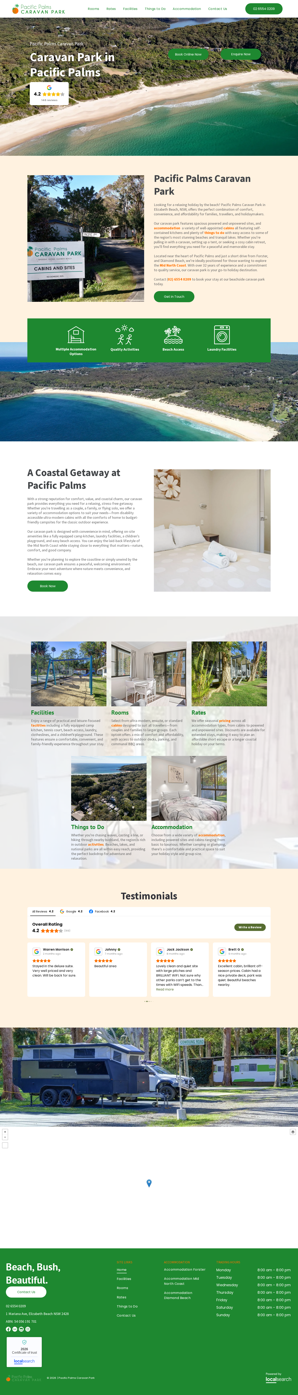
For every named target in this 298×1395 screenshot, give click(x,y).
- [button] (5, 1137)
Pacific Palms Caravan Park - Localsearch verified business (24, 1352)
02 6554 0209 (16, 1306)
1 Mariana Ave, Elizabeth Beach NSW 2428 (37, 1313)
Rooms (120, 712)
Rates (199, 712)
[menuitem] (93, 8)
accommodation (167, 228)
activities (96, 844)
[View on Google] (36, 952)
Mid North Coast (173, 265)
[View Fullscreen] (5, 1145)
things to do (214, 232)
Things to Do (87, 827)
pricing (224, 720)
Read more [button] (103, 989)
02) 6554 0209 (179, 279)
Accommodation (171, 827)
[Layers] (293, 1132)
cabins (228, 228)
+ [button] (5, 1132)
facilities (38, 725)
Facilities (42, 712)
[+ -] (149, 1187)
